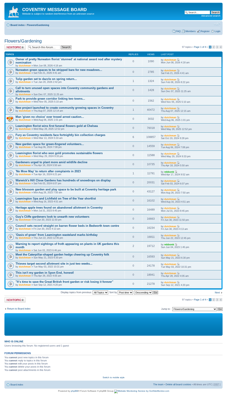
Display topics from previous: (77, 292)
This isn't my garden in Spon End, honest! (45, 272)
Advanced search (210, 15)
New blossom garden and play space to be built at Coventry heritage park (66, 189)
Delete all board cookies (178, 384)
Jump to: (165, 309)
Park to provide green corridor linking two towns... (50, 98)
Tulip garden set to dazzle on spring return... (46, 79)
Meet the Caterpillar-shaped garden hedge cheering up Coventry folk (62, 254)
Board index (17, 25)
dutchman (25, 65)
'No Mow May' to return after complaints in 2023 (48, 171)
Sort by (113, 292)
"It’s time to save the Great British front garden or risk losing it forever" (64, 281)
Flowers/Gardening (38, 25)
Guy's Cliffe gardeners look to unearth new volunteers (52, 216)
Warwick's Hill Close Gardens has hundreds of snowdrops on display (63, 180)
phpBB (74, 391)
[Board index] (14, 11)
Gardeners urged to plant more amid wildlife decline (51, 162)
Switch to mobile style (114, 377)
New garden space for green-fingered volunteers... (50, 144)
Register (205, 31)
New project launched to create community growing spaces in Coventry (65, 107)
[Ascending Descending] (146, 292)
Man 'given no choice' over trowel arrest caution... (50, 116)
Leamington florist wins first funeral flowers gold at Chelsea (57, 126)
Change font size (217, 24)
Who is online (13, 341)
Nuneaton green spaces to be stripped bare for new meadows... (59, 70)
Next (217, 292)
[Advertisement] (113, 324)
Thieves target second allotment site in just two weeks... (54, 263)
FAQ (178, 31)
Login (217, 31)
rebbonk (169, 171)
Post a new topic (13, 46)
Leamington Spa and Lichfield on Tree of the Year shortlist (56, 198)
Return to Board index (19, 308)
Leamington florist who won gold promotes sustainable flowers (59, 153)
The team (158, 384)
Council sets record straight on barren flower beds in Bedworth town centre (67, 225)
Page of (200, 47)
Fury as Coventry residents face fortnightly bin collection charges (60, 135)
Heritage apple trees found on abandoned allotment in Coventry (59, 207)
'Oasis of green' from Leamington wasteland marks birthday (57, 234)
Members (191, 31)
